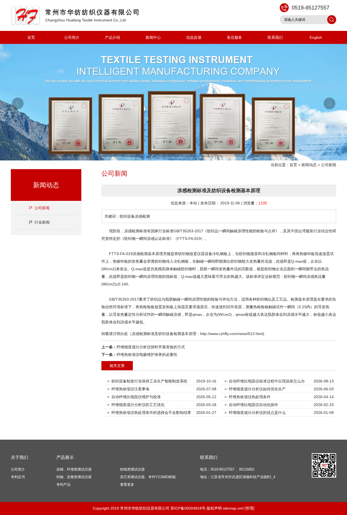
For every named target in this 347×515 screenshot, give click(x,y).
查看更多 (127, 484)
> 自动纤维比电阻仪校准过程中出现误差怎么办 (264, 381)
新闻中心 (153, 37)
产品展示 (65, 457)
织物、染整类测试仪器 (74, 477)
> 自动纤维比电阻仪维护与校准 (134, 397)
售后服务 (234, 37)
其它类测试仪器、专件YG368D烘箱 (148, 477)
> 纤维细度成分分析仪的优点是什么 (255, 412)
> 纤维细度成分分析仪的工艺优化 (136, 405)
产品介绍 (112, 37)
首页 (31, 37)
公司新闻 (328, 165)
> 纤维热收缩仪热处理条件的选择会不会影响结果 (149, 412)
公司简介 (71, 37)
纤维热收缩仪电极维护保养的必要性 (147, 354)
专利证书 (18, 477)
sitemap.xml (233, 508)
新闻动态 (309, 165)
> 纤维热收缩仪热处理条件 (247, 397)
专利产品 (63, 484)
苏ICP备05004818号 (188, 508)
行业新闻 (42, 222)
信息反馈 (193, 37)
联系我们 (275, 37)
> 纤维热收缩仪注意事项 (128, 389)
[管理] (249, 508)
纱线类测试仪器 (132, 469)
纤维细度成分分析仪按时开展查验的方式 (151, 347)
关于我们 (19, 457)
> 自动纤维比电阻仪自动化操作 (251, 405)
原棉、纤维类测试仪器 (74, 469)
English (316, 37)
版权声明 (214, 508)
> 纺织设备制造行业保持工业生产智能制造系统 (147, 381)
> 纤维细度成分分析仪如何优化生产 (255, 389)
